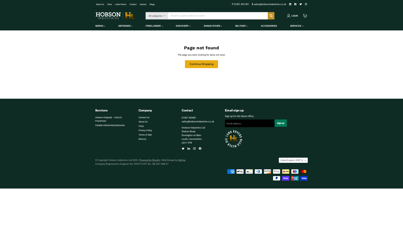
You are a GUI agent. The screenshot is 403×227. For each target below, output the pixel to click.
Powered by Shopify (149, 160)
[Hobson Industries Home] (115, 16)
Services (296, 26)
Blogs (152, 4)
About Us (100, 4)
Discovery (182, 26)
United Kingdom (292, 160)
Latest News (120, 4)
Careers (143, 4)
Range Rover (212, 26)
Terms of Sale (145, 134)
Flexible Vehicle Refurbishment (110, 125)
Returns (142, 138)
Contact (133, 4)
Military (240, 26)
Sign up (280, 123)
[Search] (271, 15)
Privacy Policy (145, 130)
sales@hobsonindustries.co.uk (269, 4)
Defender (124, 26)
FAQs (109, 4)
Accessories (269, 26)
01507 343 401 (241, 4)
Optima (181, 160)
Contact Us (144, 117)
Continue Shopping (201, 64)
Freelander (154, 26)
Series (99, 26)
